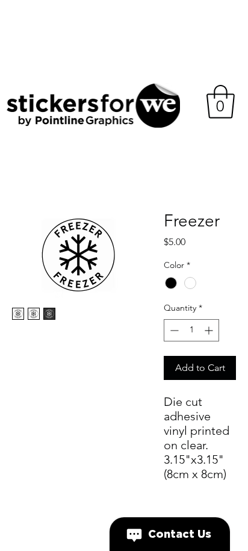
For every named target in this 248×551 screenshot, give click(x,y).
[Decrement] (173, 330)
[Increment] (209, 330)
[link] (220, 102)
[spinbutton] (191, 330)
